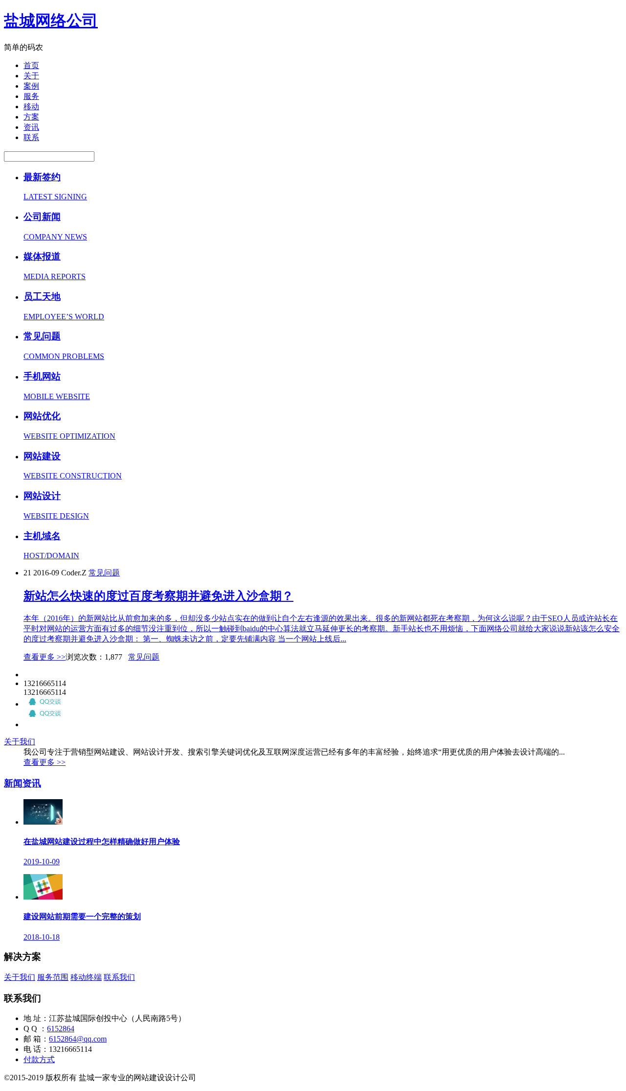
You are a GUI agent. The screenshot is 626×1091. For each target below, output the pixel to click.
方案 (31, 117)
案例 (31, 86)
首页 (31, 65)
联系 (31, 137)
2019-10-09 (41, 861)
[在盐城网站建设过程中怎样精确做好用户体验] (43, 822)
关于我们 (19, 741)
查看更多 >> (44, 657)
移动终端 (86, 977)
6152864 (60, 1028)
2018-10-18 (41, 937)
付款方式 (39, 1059)
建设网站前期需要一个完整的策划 (82, 916)
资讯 (31, 127)
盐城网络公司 (51, 20)
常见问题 (104, 573)
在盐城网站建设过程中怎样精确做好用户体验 (101, 841)
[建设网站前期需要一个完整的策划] (43, 897)
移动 (31, 106)
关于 (31, 75)
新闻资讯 (22, 783)
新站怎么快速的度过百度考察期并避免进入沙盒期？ (158, 596)
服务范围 (52, 977)
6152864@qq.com (78, 1039)
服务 (31, 96)
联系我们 (119, 977)
